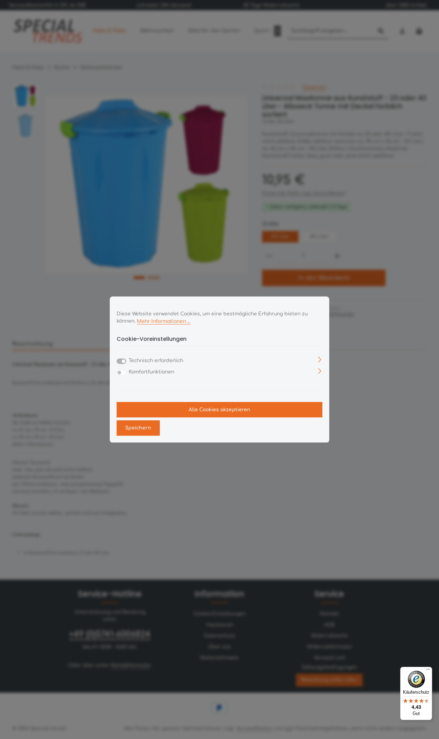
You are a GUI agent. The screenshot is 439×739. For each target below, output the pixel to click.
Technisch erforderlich (156, 360)
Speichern (138, 427)
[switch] (121, 372)
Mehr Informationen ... (163, 321)
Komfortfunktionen (151, 371)
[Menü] (428, 671)
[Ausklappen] (320, 359)
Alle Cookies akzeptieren (219, 409)
